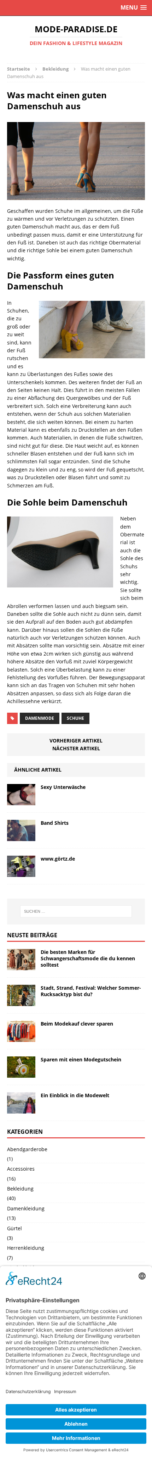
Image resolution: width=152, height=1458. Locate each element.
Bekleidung (20, 1188)
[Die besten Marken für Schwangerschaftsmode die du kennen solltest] (21, 965)
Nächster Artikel (76, 748)
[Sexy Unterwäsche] (21, 800)
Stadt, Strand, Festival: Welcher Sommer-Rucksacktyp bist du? (91, 991)
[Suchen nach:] (76, 911)
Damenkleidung (26, 1208)
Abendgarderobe (27, 1149)
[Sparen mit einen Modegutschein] (21, 1073)
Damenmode (39, 718)
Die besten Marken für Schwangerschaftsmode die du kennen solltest (88, 958)
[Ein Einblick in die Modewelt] (21, 1109)
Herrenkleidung (25, 1247)
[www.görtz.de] (21, 872)
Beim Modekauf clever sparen (77, 1023)
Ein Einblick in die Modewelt (75, 1095)
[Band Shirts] (21, 836)
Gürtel (14, 1228)
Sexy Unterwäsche (63, 787)
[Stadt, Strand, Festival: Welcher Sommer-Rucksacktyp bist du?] (21, 1001)
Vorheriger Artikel (76, 740)
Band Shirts (55, 822)
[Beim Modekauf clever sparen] (21, 1037)
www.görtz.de (58, 858)
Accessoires (21, 1168)
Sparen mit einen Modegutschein (81, 1059)
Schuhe (75, 718)
